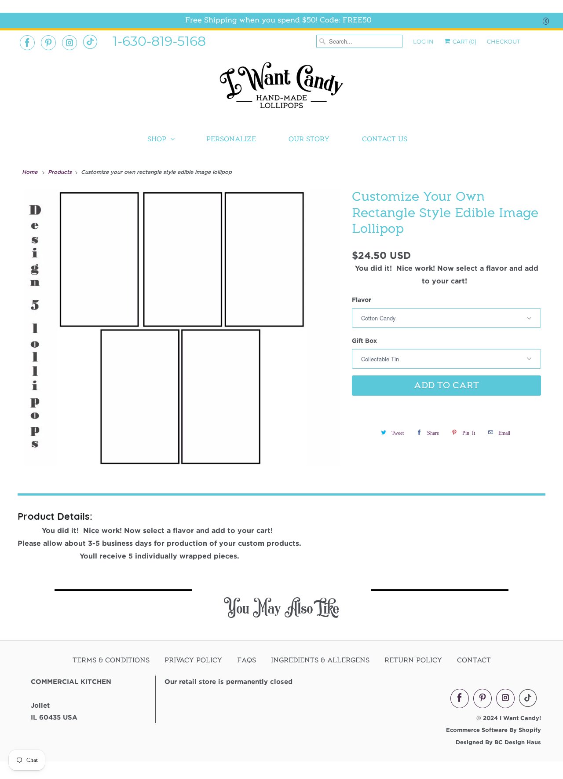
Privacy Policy (193, 660)
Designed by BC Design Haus (498, 742)
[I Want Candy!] (281, 89)
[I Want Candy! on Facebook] (27, 42)
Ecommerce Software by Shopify (493, 730)
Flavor (361, 299)
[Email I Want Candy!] (90, 42)
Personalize (231, 139)
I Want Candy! (520, 718)
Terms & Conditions (111, 660)
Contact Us (384, 139)
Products (60, 172)
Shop (156, 139)
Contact (474, 660)
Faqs (246, 660)
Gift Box (364, 340)
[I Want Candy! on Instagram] (69, 42)
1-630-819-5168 (159, 40)
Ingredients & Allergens (320, 660)
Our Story (309, 139)
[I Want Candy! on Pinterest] (48, 42)
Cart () (463, 41)
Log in (423, 41)
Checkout (503, 41)
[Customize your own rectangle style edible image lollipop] (182, 327)
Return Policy (413, 660)
